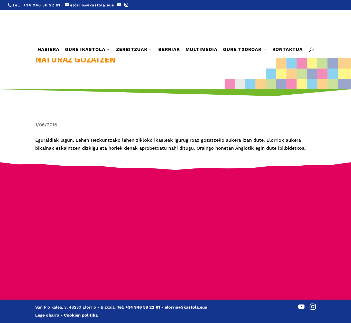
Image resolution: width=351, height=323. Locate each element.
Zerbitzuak (131, 50)
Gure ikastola (85, 50)
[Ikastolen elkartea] (64, 202)
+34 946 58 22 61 (41, 5)
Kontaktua (287, 50)
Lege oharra (47, 315)
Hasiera (48, 50)
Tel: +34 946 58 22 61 (138, 307)
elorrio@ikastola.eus (186, 307)
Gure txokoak (242, 50)
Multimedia (201, 50)
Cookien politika (81, 315)
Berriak (169, 50)
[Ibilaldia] (138, 224)
